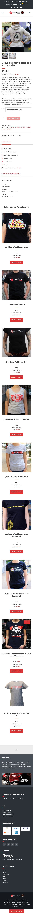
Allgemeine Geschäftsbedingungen (20, 902)
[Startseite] (16, 12)
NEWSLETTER (14, 5)
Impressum (7, 902)
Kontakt (5, 880)
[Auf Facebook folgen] (11, 7)
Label (4, 872)
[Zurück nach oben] (16, 750)
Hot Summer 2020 (7, 129)
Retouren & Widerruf (8, 816)
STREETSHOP (18, 1)
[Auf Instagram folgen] (17, 7)
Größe (3, 109)
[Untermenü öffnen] (12, 1)
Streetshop (6, 874)
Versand (17, 74)
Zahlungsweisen (7, 812)
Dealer (4, 876)
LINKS (19, 5)
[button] (28, 25)
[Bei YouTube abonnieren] (21, 7)
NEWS (6, 1)
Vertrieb (5, 878)
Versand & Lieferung (8, 814)
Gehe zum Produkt (16, 262)
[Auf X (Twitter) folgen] (14, 7)
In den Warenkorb (13, 118)
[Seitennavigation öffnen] (5, 12)
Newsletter (6, 882)
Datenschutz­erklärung (10, 904)
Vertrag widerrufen (17, 906)
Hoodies (28, 127)
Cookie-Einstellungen (24, 904)
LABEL (9, 1)
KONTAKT (8, 5)
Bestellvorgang (7, 810)
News (4, 871)
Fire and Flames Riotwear (17, 127)
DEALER (23, 1)
